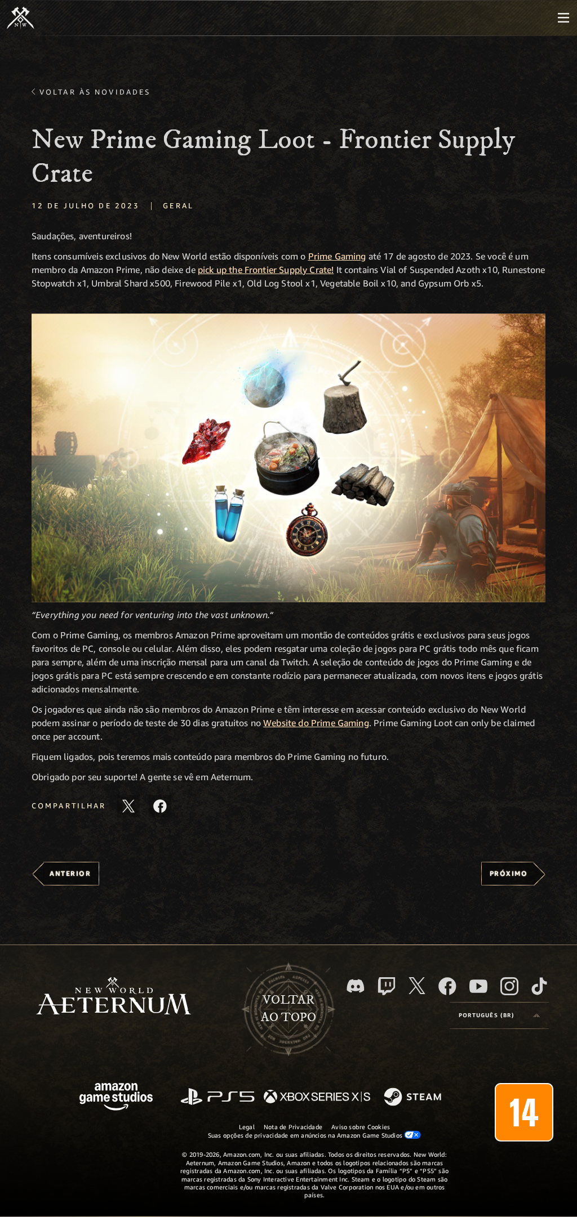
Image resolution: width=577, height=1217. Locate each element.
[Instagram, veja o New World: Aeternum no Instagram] (509, 986)
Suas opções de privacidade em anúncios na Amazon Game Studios (306, 1135)
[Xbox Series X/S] (317, 1097)
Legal (247, 1126)
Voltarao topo (288, 1009)
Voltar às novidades (94, 91)
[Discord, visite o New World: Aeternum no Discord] (356, 986)
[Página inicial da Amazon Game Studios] (116, 1098)
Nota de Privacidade (293, 1126)
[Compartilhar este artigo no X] (128, 806)
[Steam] (414, 1097)
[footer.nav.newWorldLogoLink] (113, 997)
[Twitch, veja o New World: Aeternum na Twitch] (387, 986)
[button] (288, 458)
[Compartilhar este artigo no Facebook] (160, 806)
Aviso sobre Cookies (360, 1126)
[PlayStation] (217, 1097)
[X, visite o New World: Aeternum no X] (417, 985)
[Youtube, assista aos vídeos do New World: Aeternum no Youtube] (478, 986)
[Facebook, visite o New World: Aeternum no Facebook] (447, 986)
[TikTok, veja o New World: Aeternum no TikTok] (539, 986)
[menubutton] (563, 18)
